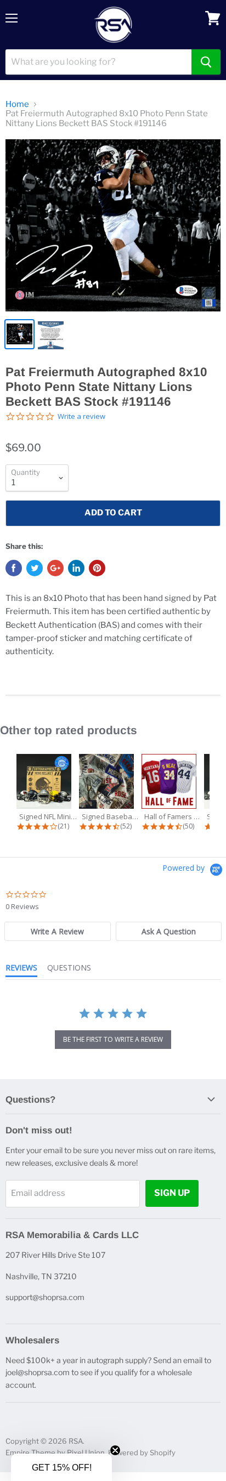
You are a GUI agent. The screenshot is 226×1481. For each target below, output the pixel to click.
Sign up (172, 1193)
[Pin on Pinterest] (97, 568)
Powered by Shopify (142, 1452)
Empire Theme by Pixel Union (55, 1452)
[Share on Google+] (55, 568)
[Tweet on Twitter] (34, 568)
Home (17, 104)
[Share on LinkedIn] (76, 568)
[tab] (57, 931)
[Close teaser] (115, 1450)
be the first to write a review (113, 1039)
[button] (61, 1467)
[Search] (206, 62)
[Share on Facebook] (13, 568)
